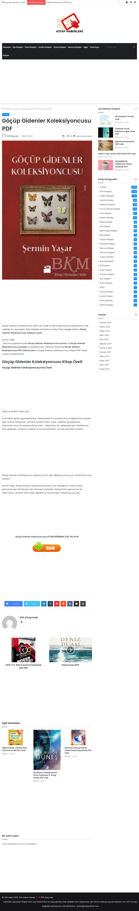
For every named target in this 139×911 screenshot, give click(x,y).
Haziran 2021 (105, 352)
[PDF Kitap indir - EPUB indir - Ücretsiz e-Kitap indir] (69, 24)
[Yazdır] (83, 603)
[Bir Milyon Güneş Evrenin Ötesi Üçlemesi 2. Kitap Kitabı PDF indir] (47, 750)
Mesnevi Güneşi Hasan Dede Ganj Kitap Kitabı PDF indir (78, 750)
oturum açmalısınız (29, 844)
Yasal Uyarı (94, 47)
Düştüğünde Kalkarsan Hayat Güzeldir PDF (123, 164)
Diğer (85, 47)
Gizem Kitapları (59, 47)
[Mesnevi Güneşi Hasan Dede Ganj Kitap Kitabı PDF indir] (78, 737)
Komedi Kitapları (107, 261)
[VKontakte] (70, 603)
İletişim (6, 55)
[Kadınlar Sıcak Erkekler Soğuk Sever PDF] (105, 132)
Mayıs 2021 (105, 356)
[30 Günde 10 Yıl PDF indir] (105, 120)
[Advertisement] (69, 81)
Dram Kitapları (31, 47)
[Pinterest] (57, 603)
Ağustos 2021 (106, 344)
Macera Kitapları (75, 47)
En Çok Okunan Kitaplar (110, 209)
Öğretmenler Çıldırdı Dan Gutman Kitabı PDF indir (14, 749)
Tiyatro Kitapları (107, 257)
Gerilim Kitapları (45, 47)
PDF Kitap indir (13, 136)
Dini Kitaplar (105, 226)
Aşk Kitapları (18, 47)
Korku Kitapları (106, 283)
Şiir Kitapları (105, 265)
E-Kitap (16, 109)
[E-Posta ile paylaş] (76, 603)
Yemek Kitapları (106, 292)
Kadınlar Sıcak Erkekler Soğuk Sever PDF (125, 131)
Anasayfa (7, 47)
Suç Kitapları (105, 279)
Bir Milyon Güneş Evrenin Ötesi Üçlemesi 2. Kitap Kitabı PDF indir (45, 775)
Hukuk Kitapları (106, 296)
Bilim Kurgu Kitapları (108, 231)
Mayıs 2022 (105, 327)
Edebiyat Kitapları (107, 204)
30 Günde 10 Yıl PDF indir (124, 118)
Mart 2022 (104, 335)
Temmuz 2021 (106, 348)
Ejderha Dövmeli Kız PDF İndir (59, 2)
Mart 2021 (104, 365)
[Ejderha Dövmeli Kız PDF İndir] (105, 145)
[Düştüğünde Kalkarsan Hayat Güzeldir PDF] (105, 165)
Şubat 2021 (105, 369)
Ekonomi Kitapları (107, 252)
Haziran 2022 (105, 322)
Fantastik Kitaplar (107, 244)
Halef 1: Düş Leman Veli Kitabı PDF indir (117, 153)
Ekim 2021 (104, 339)
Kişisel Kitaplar (106, 222)
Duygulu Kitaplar (107, 274)
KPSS (102, 287)
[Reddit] (63, 603)
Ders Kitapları (105, 191)
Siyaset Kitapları (107, 239)
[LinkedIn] (44, 603)
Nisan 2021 (104, 360)
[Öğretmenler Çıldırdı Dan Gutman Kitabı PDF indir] (15, 737)
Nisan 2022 (105, 331)
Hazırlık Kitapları (107, 200)
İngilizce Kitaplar (107, 196)
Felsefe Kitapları (107, 218)
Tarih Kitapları (106, 213)
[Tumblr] (50, 603)
